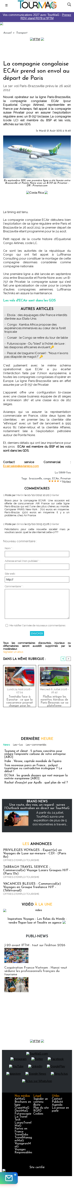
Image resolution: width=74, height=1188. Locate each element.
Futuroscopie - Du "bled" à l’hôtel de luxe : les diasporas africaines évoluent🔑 (35, 345)
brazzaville (35, 478)
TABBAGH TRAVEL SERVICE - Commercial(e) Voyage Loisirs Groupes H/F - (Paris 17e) (36, 870)
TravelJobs (21, 1134)
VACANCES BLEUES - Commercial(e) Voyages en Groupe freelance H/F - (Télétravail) (32, 887)
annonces (37, 844)
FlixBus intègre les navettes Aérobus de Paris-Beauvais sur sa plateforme (54, 700)
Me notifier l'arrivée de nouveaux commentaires (37, 625)
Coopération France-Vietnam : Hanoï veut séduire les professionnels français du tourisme (35, 971)
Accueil (7, 33)
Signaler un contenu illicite (40, 1102)
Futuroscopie (23, 1113)
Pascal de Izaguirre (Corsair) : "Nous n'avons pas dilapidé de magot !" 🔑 (36, 355)
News (6, 744)
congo (47, 478)
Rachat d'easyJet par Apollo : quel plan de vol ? (36, 782)
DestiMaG (21, 1110)
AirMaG (20, 1099)
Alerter (55, 495)
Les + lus (18, 744)
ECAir (55, 478)
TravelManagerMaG (23, 1139)
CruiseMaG (22, 1107)
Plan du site (41, 1107)
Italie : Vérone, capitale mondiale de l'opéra (32, 761)
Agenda (57, 1104)
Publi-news (37, 936)
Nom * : (9, 548)
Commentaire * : (14, 586)
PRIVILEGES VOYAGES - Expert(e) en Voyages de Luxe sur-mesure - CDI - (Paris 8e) (34, 853)
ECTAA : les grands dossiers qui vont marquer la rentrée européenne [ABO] (36, 777)
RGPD (37, 1110)
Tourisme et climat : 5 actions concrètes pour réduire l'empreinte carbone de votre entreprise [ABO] (35, 754)
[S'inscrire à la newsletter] (9, 1178)
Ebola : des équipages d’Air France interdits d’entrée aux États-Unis (35, 316)
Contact (57, 1099)
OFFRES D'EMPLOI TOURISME (21, 860)
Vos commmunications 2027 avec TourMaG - (37, 16)
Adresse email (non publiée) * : (22, 560)
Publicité (57, 1102)
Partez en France (21, 1130)
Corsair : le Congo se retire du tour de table (37, 337)
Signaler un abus (13, 651)
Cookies (38, 1113)
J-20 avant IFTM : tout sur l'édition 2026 (34, 945)
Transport (21, 33)
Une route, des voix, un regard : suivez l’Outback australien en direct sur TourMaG (37, 806)
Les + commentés (36, 744)
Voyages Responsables (23, 1151)
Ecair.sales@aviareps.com (21, 466)
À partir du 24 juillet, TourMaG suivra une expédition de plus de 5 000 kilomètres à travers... (50, 818)
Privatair (65, 478)
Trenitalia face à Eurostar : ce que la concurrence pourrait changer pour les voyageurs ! (19, 700)
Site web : (10, 573)
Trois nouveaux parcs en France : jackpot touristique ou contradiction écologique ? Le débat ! (33, 768)
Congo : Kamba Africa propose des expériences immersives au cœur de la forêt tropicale (35, 328)
